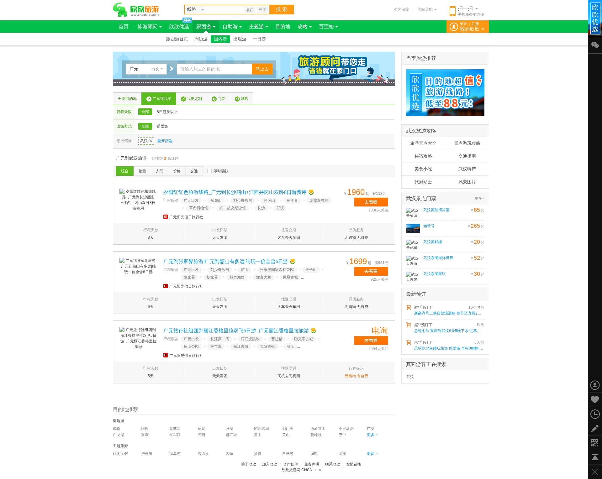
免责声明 (311, 464)
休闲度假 (120, 453)
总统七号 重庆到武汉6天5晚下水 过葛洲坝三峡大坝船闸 (448, 331)
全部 (145, 112)
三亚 (262, 10)
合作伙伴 (290, 464)
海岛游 (175, 453)
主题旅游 (120, 446)
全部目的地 (127, 98)
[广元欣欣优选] (443, 92)
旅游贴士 (423, 182)
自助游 (230, 26)
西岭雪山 (317, 428)
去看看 (371, 202)
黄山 (257, 435)
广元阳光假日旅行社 (186, 217)
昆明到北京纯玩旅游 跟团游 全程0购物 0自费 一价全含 (448, 348)
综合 (125, 171)
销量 (142, 171)
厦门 (250, 10)
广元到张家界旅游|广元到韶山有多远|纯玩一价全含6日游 (225, 261)
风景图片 (467, 182)
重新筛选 (164, 141)
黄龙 (201, 428)
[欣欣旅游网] (136, 10)
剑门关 (287, 428)
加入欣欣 (269, 464)
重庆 (145, 435)
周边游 (201, 39)
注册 (475, 24)
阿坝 (145, 428)
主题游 (256, 26)
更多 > (372, 435)
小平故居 (346, 428)
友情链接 (353, 464)
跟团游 (203, 26)
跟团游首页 (177, 39)
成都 (116, 428)
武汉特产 (467, 169)
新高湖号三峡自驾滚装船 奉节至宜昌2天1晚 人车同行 (448, 313)
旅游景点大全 (423, 143)
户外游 (146, 453)
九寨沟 (175, 428)
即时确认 (221, 171)
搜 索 (281, 9)
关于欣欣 (248, 464)
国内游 (220, 39)
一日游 (259, 39)
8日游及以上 (167, 112)
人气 (159, 171)
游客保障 (401, 9)
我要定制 (194, 98)
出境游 (239, 39)
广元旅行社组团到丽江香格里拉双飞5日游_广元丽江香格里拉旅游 (236, 330)
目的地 (282, 26)
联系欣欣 (332, 464)
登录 (463, 24)
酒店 (244, 98)
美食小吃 (423, 169)
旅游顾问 (148, 26)
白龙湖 (118, 435)
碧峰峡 (316, 435)
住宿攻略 (423, 156)
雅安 (229, 428)
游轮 (314, 453)
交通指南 (467, 156)
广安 (370, 428)
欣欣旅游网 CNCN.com (301, 470)
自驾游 (287, 453)
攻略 (303, 26)
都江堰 (231, 435)
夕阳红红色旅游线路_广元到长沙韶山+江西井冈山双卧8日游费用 (235, 192)
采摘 (342, 453)
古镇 (229, 453)
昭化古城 (261, 428)
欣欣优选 (179, 26)
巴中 (342, 435)
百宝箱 (326, 26)
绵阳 (201, 435)
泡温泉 (203, 453)
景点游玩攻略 (467, 143)
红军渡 (175, 435)
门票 (221, 98)
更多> (479, 198)
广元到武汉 (161, 98)
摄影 (257, 453)
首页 (124, 26)
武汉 (144, 141)
